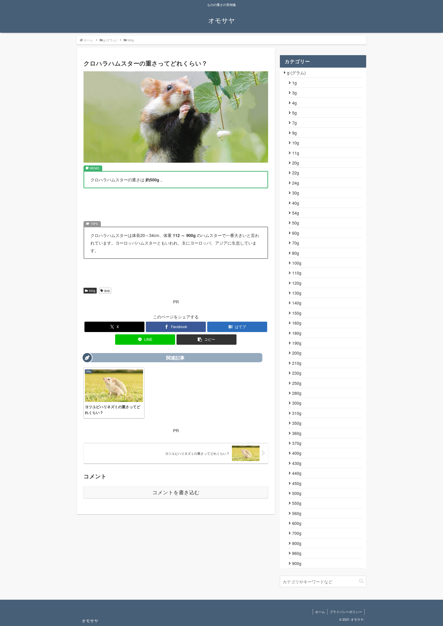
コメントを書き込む (176, 492)
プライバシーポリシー (346, 611)
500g (92, 291)
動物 (107, 291)
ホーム (320, 611)
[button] (206, 339)
